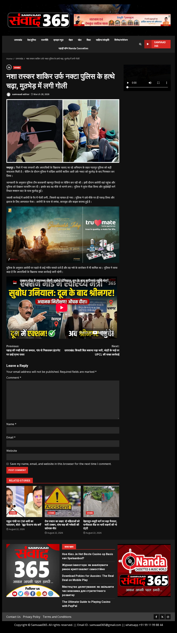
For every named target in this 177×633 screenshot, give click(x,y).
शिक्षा (89, 40)
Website (11, 451)
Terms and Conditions (57, 617)
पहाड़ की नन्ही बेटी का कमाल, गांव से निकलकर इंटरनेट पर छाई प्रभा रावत (33, 350)
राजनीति (44, 40)
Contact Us (13, 617)
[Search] (140, 44)
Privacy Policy (31, 617)
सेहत (71, 40)
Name (11, 424)
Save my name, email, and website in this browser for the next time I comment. (60, 464)
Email (11, 437)
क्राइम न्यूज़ (58, 40)
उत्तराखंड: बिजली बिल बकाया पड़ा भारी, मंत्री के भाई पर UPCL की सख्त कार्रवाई (91, 350)
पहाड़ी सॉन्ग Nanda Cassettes (73, 48)
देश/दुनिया (31, 40)
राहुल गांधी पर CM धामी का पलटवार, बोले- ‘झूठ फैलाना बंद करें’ (24, 501)
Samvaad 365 (160, 44)
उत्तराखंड (18, 40)
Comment (13, 377)
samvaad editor (21, 94)
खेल (79, 40)
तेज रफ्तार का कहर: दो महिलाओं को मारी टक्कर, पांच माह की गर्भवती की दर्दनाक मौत (63, 501)
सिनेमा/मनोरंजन (121, 40)
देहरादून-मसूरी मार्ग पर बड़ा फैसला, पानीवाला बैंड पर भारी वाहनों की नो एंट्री (101, 501)
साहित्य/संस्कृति (102, 40)
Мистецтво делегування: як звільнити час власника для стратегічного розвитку (88, 591)
